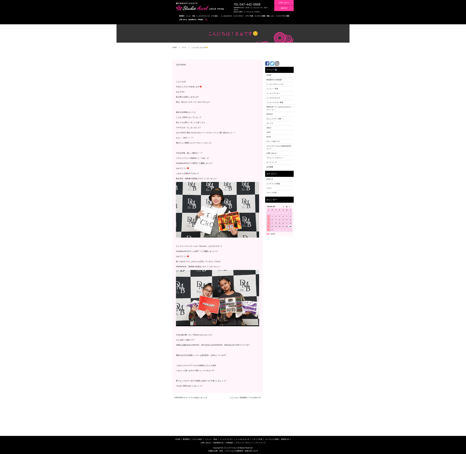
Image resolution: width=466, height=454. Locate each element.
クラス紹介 (214, 16)
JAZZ (268, 132)
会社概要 (269, 167)
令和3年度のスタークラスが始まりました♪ (190, 397)
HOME (174, 47)
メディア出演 (249, 16)
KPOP (268, 137)
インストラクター (238, 16)
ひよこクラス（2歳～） (275, 119)
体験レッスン (270, 16)
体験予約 (284, 8)
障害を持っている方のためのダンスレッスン (279, 108)
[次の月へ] (290, 206)
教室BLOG (285, 439)
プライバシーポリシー (274, 158)
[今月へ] (287, 206)
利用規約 (200, 19)
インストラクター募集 (282, 16)
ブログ (184, 47)
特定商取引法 (192, 19)
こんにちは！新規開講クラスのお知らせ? (245, 397)
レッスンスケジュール (203, 16)
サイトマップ (271, 162)
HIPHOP (269, 114)
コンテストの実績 (259, 16)
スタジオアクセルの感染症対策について (279, 147)
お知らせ (269, 179)
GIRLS (268, 128)
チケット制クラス (273, 141)
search (206, 19)
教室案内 (181, 16)
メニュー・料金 (190, 16)
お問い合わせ (183, 19)
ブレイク (269, 123)
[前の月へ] (283, 206)
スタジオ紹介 (197, 439)
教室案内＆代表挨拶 (274, 80)
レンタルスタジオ (226, 16)
